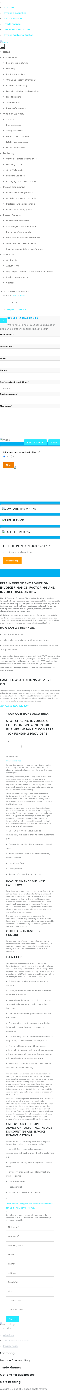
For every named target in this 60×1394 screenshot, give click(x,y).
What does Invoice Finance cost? (22, 243)
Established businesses (17, 142)
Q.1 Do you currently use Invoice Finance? (21, 452)
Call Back (21, 309)
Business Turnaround (16, 108)
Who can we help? (13, 113)
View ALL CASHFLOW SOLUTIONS (14, 706)
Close (54, 442)
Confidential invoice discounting (21, 198)
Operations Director (14, 760)
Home (6, 51)
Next (8, 465)
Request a (11, 309)
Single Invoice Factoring (17, 29)
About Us (8, 254)
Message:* (6, 406)
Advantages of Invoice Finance (21, 226)
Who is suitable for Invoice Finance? (23, 237)
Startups (10, 119)
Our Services (10, 57)
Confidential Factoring (17, 85)
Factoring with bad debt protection (22, 91)
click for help (12, 560)
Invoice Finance (13, 18)
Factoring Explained (15, 175)
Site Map (10, 282)
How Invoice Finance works (18, 232)
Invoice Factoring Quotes (18, 35)
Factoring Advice (14, 164)
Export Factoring (13, 97)
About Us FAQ (12, 266)
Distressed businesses (16, 147)
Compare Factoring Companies (21, 158)
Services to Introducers (17, 277)
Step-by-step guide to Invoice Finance (24, 249)
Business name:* (9, 394)
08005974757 (19, 295)
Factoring (9, 7)
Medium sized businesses (18, 136)
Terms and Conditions (16, 1340)
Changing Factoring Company (21, 80)
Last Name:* (7, 346)
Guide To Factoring (15, 170)
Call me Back (35, 442)
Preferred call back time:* (14, 382)
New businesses (13, 125)
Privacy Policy (10, 1346)
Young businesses (15, 130)
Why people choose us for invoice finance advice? (30, 271)
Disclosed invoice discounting (20, 204)
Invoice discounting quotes (19, 209)
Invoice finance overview (17, 220)
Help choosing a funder (17, 63)
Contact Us (11, 260)
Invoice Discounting (15, 13)
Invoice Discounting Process (19, 192)
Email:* (4, 358)
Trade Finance (12, 24)
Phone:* (4, 370)
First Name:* (7, 334)
